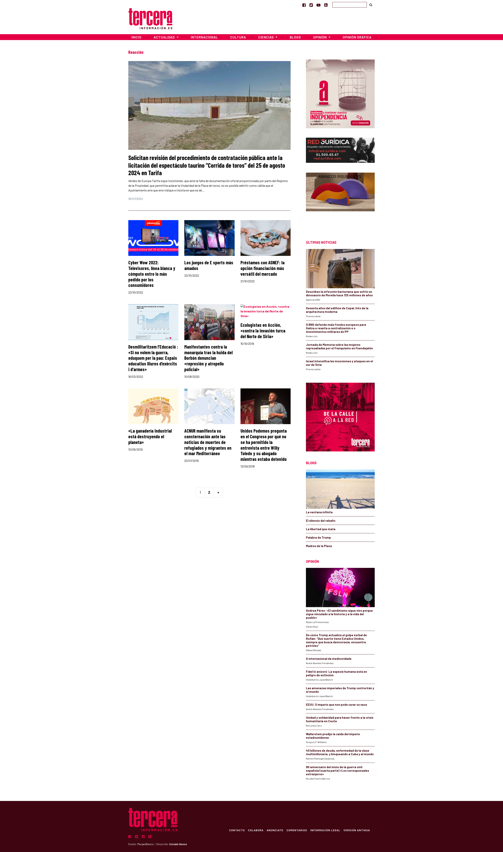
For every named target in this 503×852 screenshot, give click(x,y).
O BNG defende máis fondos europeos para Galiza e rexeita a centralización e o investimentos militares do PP (336, 328)
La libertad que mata (320, 529)
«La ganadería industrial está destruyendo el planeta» (150, 436)
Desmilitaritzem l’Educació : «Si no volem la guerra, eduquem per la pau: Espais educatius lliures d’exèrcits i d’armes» (153, 358)
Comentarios (296, 830)
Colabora (255, 830)
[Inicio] (150, 18)
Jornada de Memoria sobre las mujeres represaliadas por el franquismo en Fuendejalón (339, 346)
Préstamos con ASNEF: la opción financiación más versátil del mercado (262, 268)
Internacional (204, 37)
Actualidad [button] (165, 37)
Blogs (295, 37)
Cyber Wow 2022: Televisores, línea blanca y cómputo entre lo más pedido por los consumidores (151, 274)
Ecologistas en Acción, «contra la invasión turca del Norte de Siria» (262, 330)
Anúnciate (275, 830)
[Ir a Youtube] (318, 5)
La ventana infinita (319, 512)
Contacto (237, 830)
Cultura (238, 37)
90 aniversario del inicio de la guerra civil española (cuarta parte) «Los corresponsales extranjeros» (337, 770)
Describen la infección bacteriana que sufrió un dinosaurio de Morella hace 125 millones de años (339, 293)
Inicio (136, 37)
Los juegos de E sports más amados (208, 265)
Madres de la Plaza (319, 546)
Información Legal (325, 830)
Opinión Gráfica (357, 37)
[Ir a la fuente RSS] (326, 5)
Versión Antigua (356, 830)
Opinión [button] (320, 37)
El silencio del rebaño (320, 520)
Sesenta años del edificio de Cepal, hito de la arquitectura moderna (337, 309)
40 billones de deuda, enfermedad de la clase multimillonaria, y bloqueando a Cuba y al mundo (340, 752)
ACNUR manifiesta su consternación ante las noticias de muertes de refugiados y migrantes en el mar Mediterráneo (207, 442)
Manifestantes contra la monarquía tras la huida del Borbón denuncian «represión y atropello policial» (208, 358)
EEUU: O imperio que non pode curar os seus (336, 704)
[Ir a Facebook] (304, 5)
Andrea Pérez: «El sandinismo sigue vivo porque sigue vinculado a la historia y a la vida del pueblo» (339, 614)
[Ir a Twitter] (311, 5)
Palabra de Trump (318, 537)
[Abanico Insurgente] (340, 199)
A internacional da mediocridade (329, 658)
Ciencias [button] (266, 37)
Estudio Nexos (178, 844)
